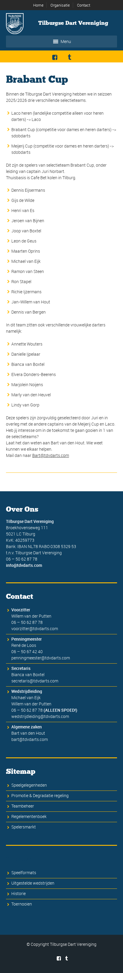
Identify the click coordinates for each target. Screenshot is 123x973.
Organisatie (60, 5)
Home (38, 5)
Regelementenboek (29, 816)
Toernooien (21, 904)
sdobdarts (20, 136)
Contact (83, 5)
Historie (18, 893)
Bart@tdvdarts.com (50, 455)
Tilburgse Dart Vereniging (73, 23)
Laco (36, 119)
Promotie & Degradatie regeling (40, 795)
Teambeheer (22, 806)
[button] (66, 41)
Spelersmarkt (23, 827)
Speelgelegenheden (29, 785)
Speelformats (23, 872)
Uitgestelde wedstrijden (32, 883)
